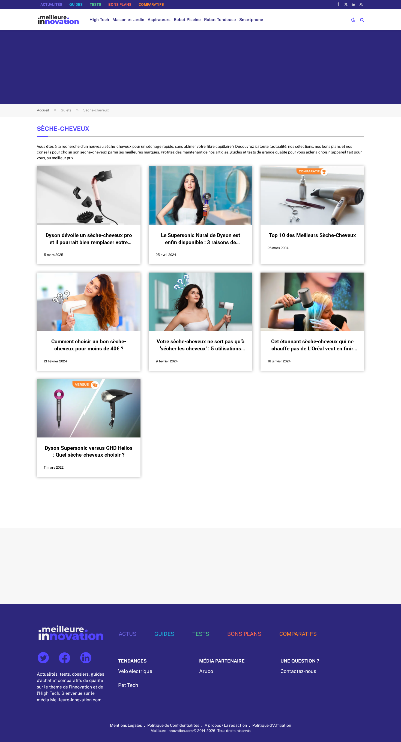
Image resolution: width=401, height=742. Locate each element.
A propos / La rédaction (226, 725)
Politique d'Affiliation (271, 725)
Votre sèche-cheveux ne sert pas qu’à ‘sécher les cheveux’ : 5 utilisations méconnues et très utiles (200, 345)
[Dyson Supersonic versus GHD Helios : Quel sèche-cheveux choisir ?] (88, 408)
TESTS (95, 4)
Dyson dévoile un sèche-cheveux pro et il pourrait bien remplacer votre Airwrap (89, 239)
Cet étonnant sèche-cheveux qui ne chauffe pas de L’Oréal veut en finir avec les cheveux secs (312, 345)
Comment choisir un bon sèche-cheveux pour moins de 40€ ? (88, 345)
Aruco (206, 671)
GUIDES (76, 4)
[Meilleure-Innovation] (58, 19)
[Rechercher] (361, 19)
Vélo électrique (135, 671)
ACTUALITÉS (51, 4)
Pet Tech (128, 685)
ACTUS (127, 634)
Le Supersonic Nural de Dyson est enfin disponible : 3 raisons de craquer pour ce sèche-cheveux (200, 239)
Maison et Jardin (128, 19)
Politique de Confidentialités (173, 725)
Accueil (43, 110)
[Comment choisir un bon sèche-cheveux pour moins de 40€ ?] (88, 302)
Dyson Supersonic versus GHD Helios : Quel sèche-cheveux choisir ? (89, 451)
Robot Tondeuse (220, 19)
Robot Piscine (187, 19)
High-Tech (99, 19)
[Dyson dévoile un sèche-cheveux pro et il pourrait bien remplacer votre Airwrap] (88, 195)
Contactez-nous (298, 671)
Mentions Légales (126, 725)
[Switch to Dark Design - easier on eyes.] (353, 19)
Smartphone (251, 19)
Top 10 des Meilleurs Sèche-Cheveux (312, 235)
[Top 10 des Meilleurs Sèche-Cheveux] (312, 195)
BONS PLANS (119, 4)
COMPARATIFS (151, 4)
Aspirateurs (159, 19)
